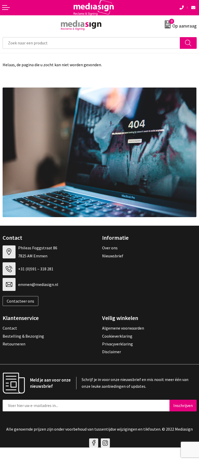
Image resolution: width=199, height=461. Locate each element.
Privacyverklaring (117, 343)
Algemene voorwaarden (123, 328)
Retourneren (14, 343)
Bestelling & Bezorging (23, 336)
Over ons (110, 247)
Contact (10, 328)
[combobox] (91, 43)
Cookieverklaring (117, 336)
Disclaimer (111, 351)
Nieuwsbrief (112, 255)
